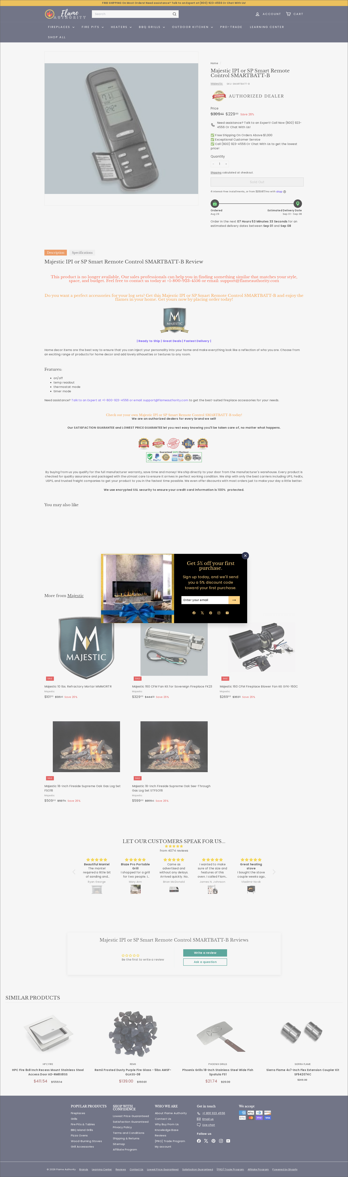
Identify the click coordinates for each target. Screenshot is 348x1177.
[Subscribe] (234, 600)
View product (48, 1037)
